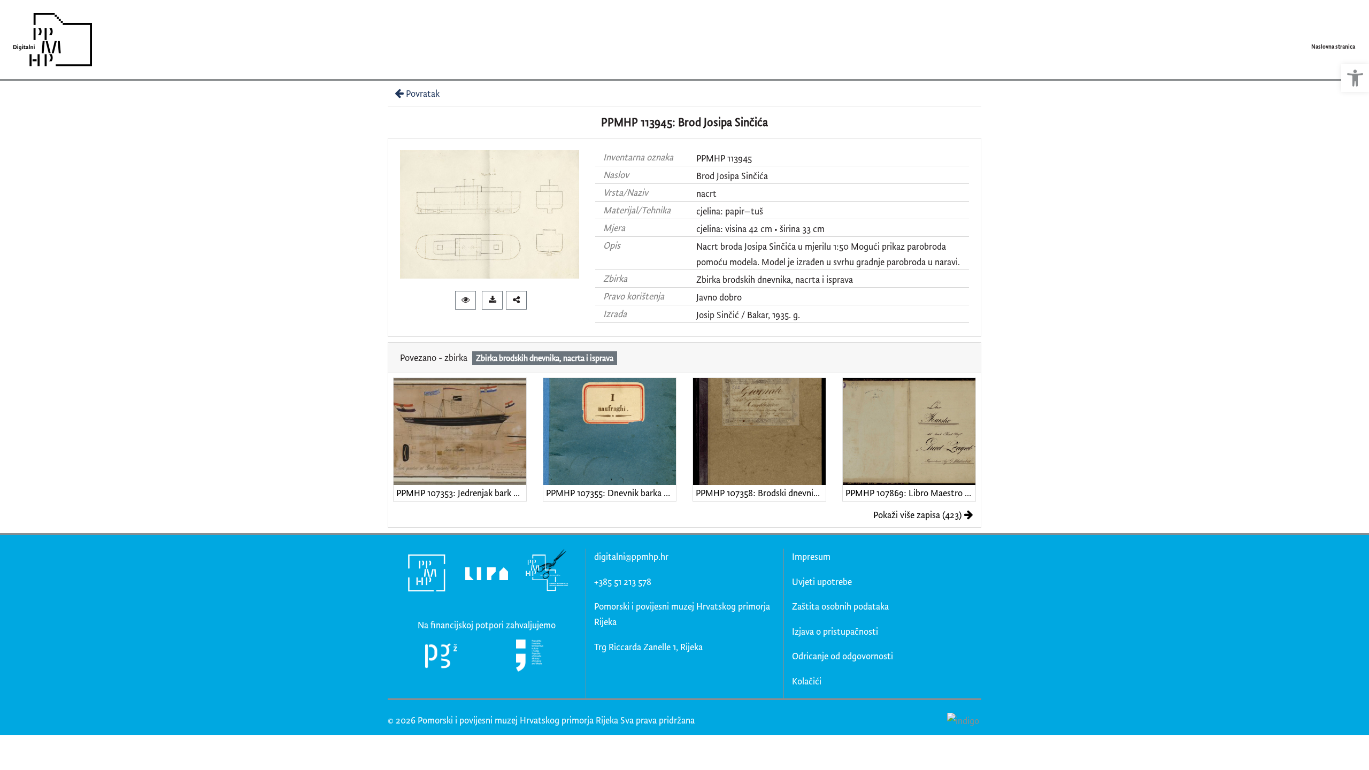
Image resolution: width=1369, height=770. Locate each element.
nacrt (706, 193)
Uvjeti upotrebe (822, 581)
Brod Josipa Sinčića (732, 176)
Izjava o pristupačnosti (835, 631)
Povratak (423, 93)
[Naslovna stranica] (49, 39)
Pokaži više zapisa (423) (917, 515)
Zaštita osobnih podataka (840, 606)
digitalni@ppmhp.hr (631, 556)
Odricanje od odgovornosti (842, 656)
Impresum (811, 556)
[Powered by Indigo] (962, 719)
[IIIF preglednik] (465, 300)
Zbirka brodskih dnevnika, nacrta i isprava (774, 279)
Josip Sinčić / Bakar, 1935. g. (748, 315)
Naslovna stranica (1333, 46)
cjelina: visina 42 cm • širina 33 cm (760, 228)
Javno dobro (719, 297)
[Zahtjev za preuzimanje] (492, 300)
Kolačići (806, 681)
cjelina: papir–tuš (729, 211)
